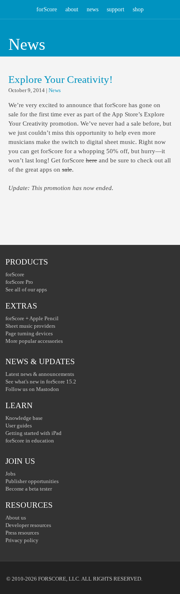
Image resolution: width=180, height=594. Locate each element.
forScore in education (29, 440)
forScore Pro (19, 282)
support (115, 9)
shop (138, 9)
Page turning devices (29, 333)
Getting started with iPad (33, 433)
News (55, 90)
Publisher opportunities (32, 481)
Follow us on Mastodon (32, 389)
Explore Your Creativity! (60, 79)
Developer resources (28, 525)
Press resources (22, 533)
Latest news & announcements (39, 374)
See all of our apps (26, 289)
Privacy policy (22, 540)
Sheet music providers (30, 326)
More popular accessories (34, 341)
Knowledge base (24, 418)
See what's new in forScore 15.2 (40, 381)
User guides (18, 425)
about (71, 9)
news (92, 9)
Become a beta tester (28, 489)
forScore (46, 9)
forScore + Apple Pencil (32, 318)
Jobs (10, 474)
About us (15, 517)
